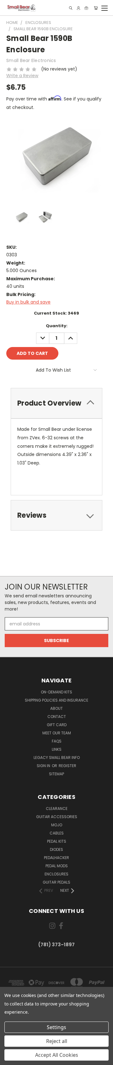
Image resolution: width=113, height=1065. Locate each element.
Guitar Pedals (56, 882)
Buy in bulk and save (28, 302)
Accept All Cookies (56, 1054)
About (56, 708)
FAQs (57, 741)
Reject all (56, 1041)
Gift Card (57, 724)
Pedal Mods (57, 866)
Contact (56, 716)
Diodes (56, 849)
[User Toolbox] (78, 8)
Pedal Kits (56, 841)
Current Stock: (56, 313)
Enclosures (56, 874)
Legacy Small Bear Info (57, 757)
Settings (56, 1027)
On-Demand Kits (56, 692)
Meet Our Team (56, 733)
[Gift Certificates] (86, 8)
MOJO (56, 825)
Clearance (56, 808)
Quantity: (56, 326)
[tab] (56, 403)
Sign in (44, 765)
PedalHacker (56, 857)
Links (57, 749)
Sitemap (56, 774)
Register (67, 765)
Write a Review (22, 75)
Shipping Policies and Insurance (56, 700)
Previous (9, 1058)
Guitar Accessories (56, 816)
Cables (57, 833)
